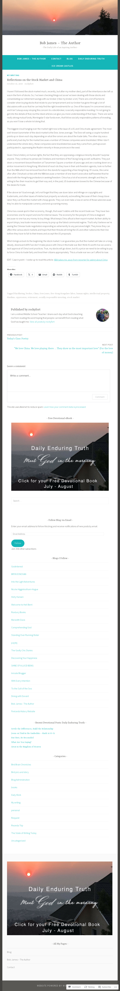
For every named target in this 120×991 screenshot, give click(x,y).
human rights (82, 293)
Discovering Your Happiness (24, 657)
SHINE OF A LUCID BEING (22, 665)
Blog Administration (20, 779)
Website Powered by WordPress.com (59, 985)
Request (15, 817)
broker (29, 293)
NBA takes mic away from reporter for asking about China (81, 259)
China (35, 293)
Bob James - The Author (22, 703)
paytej (14, 642)
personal (15, 810)
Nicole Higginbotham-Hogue (24, 589)
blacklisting (19, 293)
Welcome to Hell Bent (21, 604)
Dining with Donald (20, 696)
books (14, 787)
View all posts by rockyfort (42, 321)
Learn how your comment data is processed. (65, 406)
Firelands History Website (23, 711)
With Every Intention (20, 680)
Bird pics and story (20, 772)
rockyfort (29, 84)
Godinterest (17, 566)
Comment (99, 397)
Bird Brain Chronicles (21, 764)
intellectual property (99, 293)
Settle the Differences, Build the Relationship (32, 729)
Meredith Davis (18, 619)
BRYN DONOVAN (18, 574)
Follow (18, 543)
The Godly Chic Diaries (21, 650)
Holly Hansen (17, 596)
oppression (21, 297)
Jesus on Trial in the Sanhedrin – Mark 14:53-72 (33, 733)
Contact (56, 58)
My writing (13, 75)
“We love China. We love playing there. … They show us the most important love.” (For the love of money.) (63, 348)
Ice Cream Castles (62, 65)
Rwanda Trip (17, 825)
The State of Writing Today (23, 833)
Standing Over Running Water (25, 635)
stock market (73, 297)
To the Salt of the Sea (21, 688)
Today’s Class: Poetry (17, 336)
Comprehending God (21, 627)
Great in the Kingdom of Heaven (26, 747)
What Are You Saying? (21, 742)
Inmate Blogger (18, 673)
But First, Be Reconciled (22, 738)
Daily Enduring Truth (91, 58)
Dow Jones (44, 293)
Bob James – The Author (60, 43)
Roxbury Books (18, 612)
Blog (70, 58)
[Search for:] (60, 500)
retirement (33, 297)
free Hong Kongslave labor (63, 293)
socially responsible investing (52, 297)
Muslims (11, 297)
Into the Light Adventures (23, 581)
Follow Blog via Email (60, 520)
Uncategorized (18, 840)
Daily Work (16, 794)
